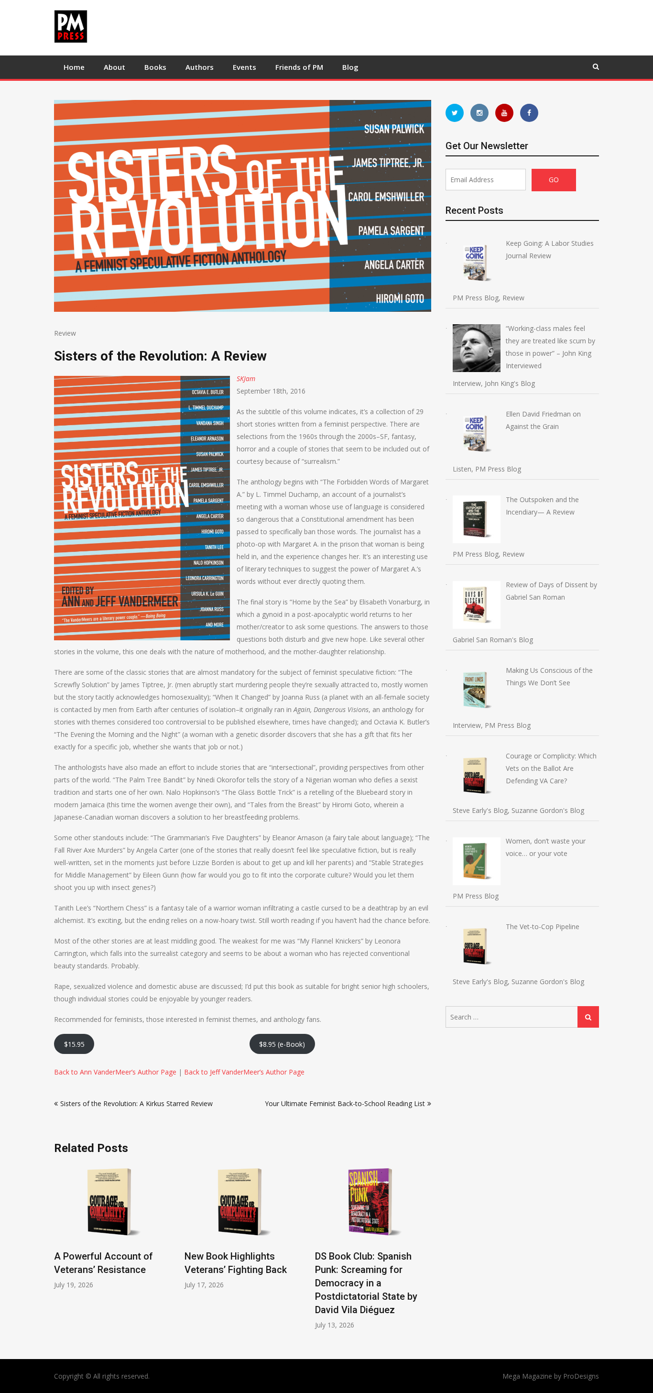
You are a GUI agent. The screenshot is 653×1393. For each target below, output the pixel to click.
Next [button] (425, 1251)
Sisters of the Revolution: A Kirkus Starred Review (136, 1103)
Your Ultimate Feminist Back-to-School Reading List (345, 1103)
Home (74, 67)
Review (65, 333)
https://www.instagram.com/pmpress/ (479, 113)
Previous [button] (60, 1251)
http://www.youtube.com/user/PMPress (504, 113)
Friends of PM (299, 67)
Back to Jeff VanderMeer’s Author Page (244, 1071)
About (114, 67)
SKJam (246, 378)
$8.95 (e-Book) (282, 1044)
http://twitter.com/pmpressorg (455, 113)
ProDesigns (581, 1376)
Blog (350, 67)
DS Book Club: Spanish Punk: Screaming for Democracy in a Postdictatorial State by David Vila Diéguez (366, 1283)
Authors (199, 67)
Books (155, 67)
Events (244, 67)
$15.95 (74, 1044)
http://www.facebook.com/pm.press (529, 113)
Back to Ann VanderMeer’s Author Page (115, 1071)
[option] (112, 1227)
